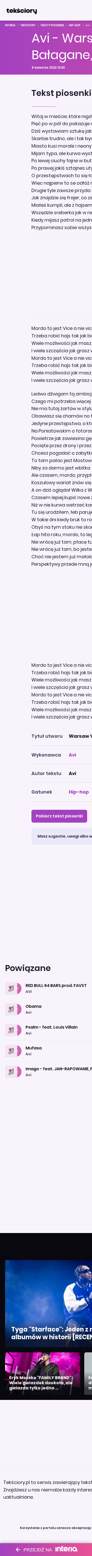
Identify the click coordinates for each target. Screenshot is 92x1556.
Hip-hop (74, 25)
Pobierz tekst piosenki (59, 816)
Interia (10, 25)
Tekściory (28, 25)
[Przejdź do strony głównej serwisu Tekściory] (21, 10)
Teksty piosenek (52, 25)
